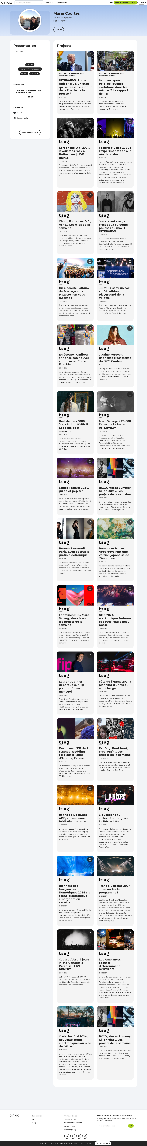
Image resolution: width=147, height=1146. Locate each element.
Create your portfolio (125, 2)
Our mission (37, 1116)
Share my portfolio (29, 132)
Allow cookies (103, 1143)
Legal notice (69, 1126)
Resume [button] (58, 29)
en (111, 2)
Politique (34, 74)
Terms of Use (70, 1119)
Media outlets (62, 3)
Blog (34, 1123)
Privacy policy (70, 1130)
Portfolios (50, 3)
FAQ (33, 1119)
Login (141, 2)
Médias (24, 74)
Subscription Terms (73, 1123)
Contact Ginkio (70, 1116)
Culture (29, 65)
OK (131, 1125)
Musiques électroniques (30, 69)
